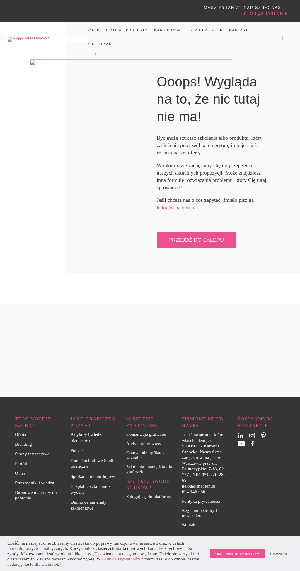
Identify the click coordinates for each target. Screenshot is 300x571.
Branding (23, 444)
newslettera (192, 515)
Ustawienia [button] (279, 554)
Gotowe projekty (127, 30)
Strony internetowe (32, 454)
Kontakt (238, 30)
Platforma (99, 44)
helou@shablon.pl (266, 13)
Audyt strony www (143, 443)
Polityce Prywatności (121, 559)
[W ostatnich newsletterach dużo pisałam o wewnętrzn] (97, 316)
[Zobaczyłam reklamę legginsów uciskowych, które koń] (277, 316)
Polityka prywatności (201, 501)
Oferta (20, 434)
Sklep (93, 30)
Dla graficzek (206, 30)
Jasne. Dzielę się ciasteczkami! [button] (237, 554)
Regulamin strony (198, 510)
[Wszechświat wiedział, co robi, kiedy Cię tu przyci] (187, 316)
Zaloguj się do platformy (148, 496)
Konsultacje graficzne (146, 434)
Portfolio (23, 463)
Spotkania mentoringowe (93, 476)
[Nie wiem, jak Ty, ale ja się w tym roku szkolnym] (232, 316)
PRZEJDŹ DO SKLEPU (196, 240)
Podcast (78, 450)
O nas (20, 473)
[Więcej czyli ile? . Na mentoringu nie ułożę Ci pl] (142, 316)
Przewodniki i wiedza (34, 483)
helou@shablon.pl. (177, 208)
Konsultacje (168, 30)
